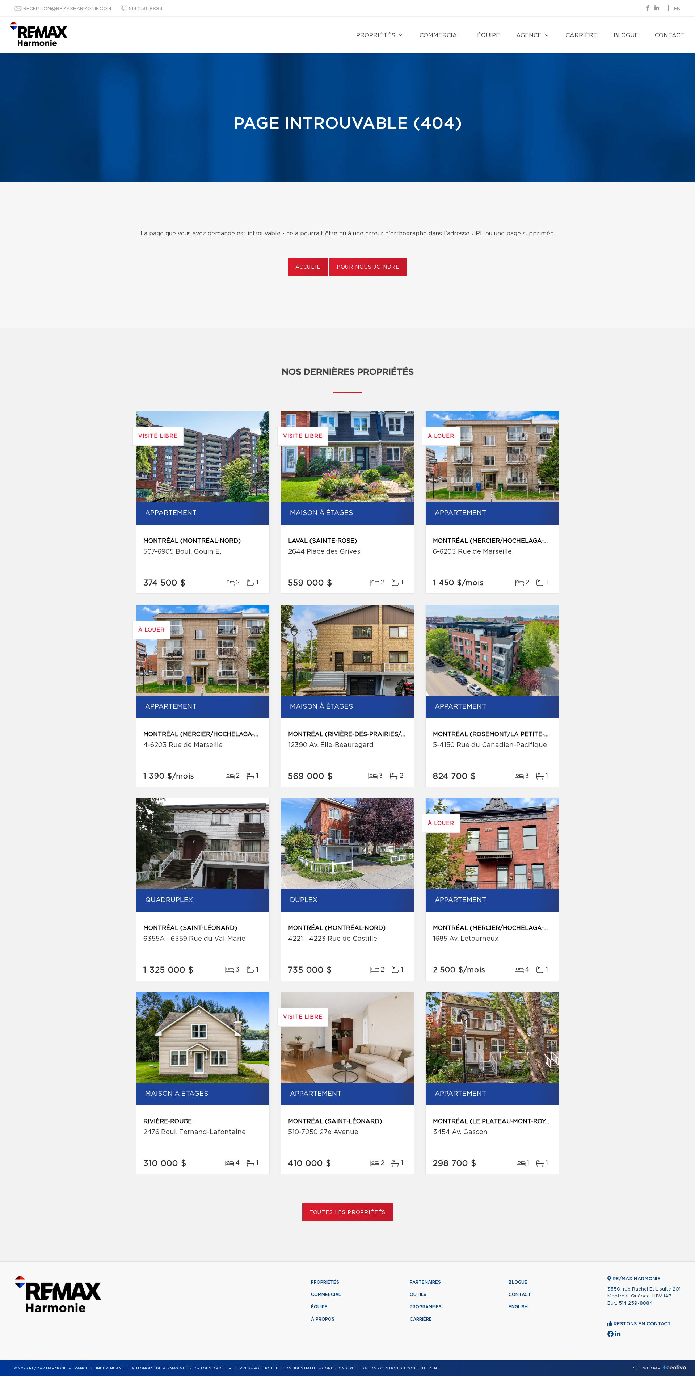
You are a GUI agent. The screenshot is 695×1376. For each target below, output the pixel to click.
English (518, 1307)
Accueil (307, 267)
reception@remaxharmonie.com (67, 9)
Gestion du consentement (409, 1368)
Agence (529, 35)
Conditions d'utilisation (349, 1368)
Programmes (426, 1307)
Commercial (440, 35)
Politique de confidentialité (286, 1368)
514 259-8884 (146, 9)
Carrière (581, 35)
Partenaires (425, 1282)
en (677, 9)
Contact (669, 35)
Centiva (674, 1367)
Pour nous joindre (368, 267)
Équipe (488, 35)
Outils (418, 1294)
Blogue (626, 35)
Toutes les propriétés (347, 1212)
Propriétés (375, 35)
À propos (322, 1319)
